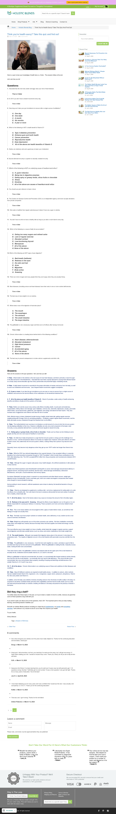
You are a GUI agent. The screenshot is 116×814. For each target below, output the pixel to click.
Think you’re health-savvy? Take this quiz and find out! (33, 34)
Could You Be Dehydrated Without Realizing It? (94, 78)
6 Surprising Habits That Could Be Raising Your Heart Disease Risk (94, 99)
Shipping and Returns (50, 794)
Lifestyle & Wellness (21, 621)
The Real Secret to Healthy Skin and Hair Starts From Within (95, 112)
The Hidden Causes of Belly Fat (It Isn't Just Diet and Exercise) (96, 105)
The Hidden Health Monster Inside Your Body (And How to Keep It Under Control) (96, 85)
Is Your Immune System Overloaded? (95, 66)
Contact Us (63, 22)
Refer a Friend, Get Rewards (64, 795)
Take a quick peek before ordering (77, 2)
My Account (99, 6)
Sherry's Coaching (52, 22)
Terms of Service (63, 793)
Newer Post (70, 626)
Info (34, 22)
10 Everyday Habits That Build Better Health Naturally (95, 92)
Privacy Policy (48, 793)
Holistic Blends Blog (25, 27)
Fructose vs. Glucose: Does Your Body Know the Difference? (96, 60)
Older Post (12, 626)
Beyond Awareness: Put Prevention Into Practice (96, 53)
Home (13, 22)
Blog (42, 22)
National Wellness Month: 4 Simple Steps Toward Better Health (95, 71)
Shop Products (23, 22)
